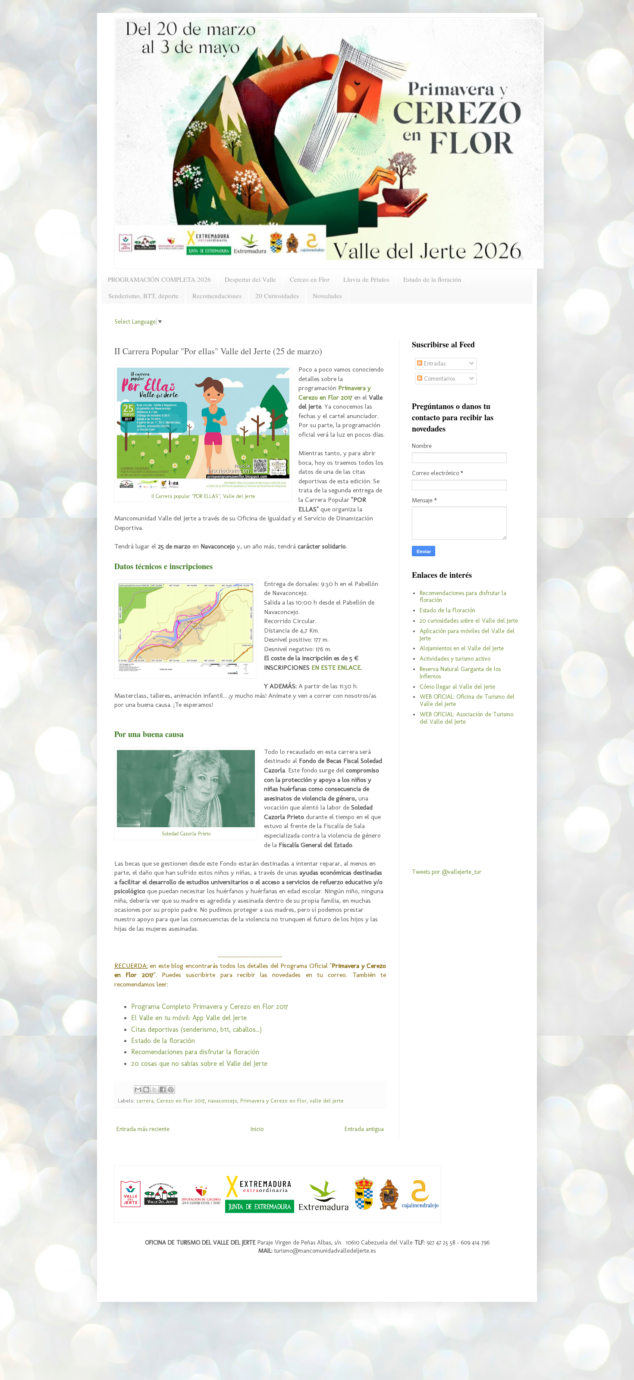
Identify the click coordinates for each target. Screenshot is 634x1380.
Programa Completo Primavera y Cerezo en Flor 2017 (209, 1006)
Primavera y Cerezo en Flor (273, 1100)
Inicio (257, 1129)
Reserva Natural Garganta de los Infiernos (460, 672)
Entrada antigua (364, 1129)
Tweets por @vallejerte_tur (446, 872)
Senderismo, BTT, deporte (143, 295)
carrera (145, 1100)
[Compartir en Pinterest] (170, 1089)
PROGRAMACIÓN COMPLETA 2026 (159, 279)
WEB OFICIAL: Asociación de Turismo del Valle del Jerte (466, 718)
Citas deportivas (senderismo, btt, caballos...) (196, 1029)
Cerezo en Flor (310, 279)
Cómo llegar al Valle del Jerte (457, 686)
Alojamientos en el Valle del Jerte (462, 648)
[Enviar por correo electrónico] (138, 1089)
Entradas (434, 363)
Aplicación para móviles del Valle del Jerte (467, 634)
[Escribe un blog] (146, 1089)
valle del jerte (327, 1100)
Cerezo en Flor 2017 (181, 1100)
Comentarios (438, 378)
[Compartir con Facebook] (162, 1089)
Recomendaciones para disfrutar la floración (195, 1052)
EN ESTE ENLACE (336, 667)
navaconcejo (222, 1100)
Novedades (327, 295)
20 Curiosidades (277, 295)
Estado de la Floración (447, 610)
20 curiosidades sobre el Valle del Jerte (469, 620)
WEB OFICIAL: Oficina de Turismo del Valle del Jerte (467, 700)
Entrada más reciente (142, 1129)
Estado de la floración (432, 279)
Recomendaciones (217, 295)
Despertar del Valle (250, 279)
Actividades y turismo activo (455, 658)
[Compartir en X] (154, 1089)
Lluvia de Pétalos (366, 279)
